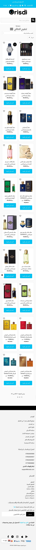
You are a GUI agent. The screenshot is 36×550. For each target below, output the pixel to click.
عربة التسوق (13, 5)
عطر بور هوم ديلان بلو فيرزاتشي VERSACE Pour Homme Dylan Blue (26, 199)
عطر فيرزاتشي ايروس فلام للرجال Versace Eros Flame (26, 336)
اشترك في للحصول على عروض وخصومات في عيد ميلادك (18, 523)
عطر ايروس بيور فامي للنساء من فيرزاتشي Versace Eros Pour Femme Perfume (26, 165)
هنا (14, 506)
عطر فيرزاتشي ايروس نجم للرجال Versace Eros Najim (26, 373)
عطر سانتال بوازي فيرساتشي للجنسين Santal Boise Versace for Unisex (10, 269)
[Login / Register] (20, 5)
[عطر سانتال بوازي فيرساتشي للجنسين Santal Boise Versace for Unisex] (10, 257)
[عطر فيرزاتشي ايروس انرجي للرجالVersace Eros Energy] (10, 325)
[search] (25, 5)
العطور (32, 482)
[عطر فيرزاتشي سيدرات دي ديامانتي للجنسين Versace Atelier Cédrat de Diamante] (26, 291)
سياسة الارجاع (30, 430)
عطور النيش (31, 486)
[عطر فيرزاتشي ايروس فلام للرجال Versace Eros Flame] (26, 325)
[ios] (22, 537)
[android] (26, 537)
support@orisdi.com (28, 469)
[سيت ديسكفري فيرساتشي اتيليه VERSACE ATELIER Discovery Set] (26, 49)
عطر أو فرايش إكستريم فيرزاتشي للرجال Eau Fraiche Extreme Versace (26, 130)
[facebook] (8, 537)
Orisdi (12, 545)
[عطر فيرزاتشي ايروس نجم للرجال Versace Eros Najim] (26, 361)
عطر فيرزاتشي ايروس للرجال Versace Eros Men (10, 373)
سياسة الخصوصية (29, 442)
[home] (22, 5)
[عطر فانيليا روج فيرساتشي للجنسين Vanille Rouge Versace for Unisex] (10, 291)
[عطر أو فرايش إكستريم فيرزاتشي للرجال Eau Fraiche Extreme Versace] (26, 118)
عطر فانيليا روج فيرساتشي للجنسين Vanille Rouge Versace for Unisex (10, 304)
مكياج (32, 491)
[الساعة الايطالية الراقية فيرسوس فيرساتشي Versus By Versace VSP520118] (10, 49)
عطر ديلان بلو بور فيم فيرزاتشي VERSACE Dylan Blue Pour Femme (26, 235)
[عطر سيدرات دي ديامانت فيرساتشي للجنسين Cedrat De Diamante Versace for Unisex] (26, 257)
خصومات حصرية (29, 497)
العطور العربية (30, 484)
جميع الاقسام (30, 493)
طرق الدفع (31, 427)
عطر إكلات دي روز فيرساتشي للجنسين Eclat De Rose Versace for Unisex (10, 165)
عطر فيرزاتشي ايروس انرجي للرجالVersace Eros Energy (10, 336)
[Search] (33, 20)
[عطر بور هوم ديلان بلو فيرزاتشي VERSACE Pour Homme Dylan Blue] (26, 186)
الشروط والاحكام (29, 439)
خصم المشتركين (29, 495)
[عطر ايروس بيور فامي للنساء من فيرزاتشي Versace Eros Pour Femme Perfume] (26, 152)
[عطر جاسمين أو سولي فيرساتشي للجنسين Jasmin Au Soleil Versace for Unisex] (10, 222)
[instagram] (17, 537)
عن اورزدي (31, 424)
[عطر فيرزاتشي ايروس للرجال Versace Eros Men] (10, 361)
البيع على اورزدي (30, 436)
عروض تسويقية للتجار (28, 433)
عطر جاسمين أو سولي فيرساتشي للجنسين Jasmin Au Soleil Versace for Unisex (10, 235)
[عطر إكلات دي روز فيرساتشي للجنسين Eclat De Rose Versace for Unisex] (10, 152)
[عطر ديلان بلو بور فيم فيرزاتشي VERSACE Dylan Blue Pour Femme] (26, 222)
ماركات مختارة (30, 488)
